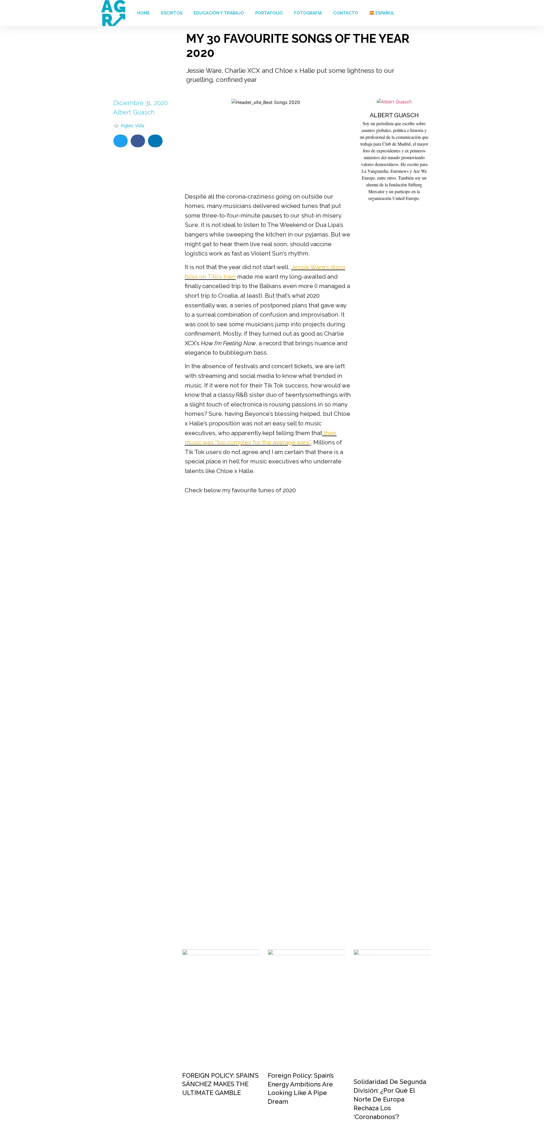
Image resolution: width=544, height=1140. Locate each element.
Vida (139, 125)
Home (143, 13)
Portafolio (269, 13)
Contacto (345, 13)
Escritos (171, 13)
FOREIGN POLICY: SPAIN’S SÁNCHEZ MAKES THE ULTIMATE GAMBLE (220, 1084)
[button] (120, 141)
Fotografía (308, 13)
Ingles (127, 125)
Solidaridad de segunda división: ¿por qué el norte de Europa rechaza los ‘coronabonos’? (390, 1099)
